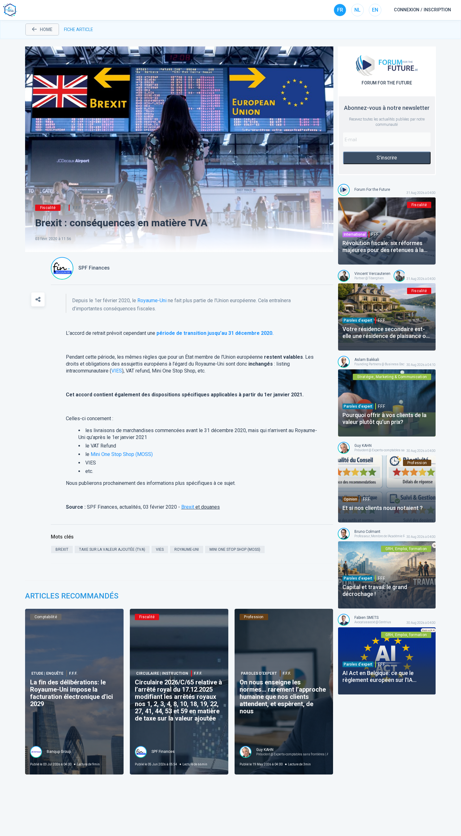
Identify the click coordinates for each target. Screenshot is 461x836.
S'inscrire (387, 158)
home (46, 29)
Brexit (187, 507)
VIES (116, 371)
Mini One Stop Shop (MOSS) (122, 454)
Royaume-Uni (152, 300)
